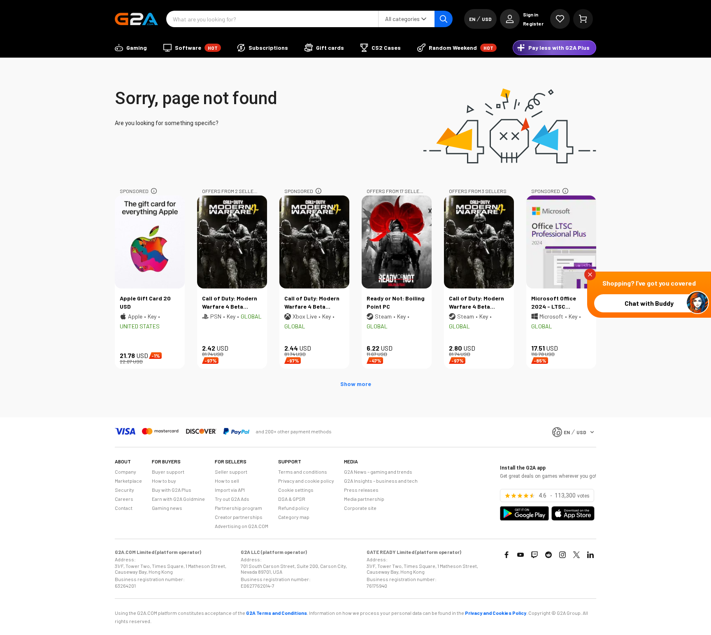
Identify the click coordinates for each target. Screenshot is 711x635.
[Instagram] (562, 555)
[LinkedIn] (590, 555)
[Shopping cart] (583, 19)
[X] (576, 555)
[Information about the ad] (154, 191)
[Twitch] (534, 555)
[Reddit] (548, 555)
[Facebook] (506, 555)
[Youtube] (520, 555)
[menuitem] (131, 48)
